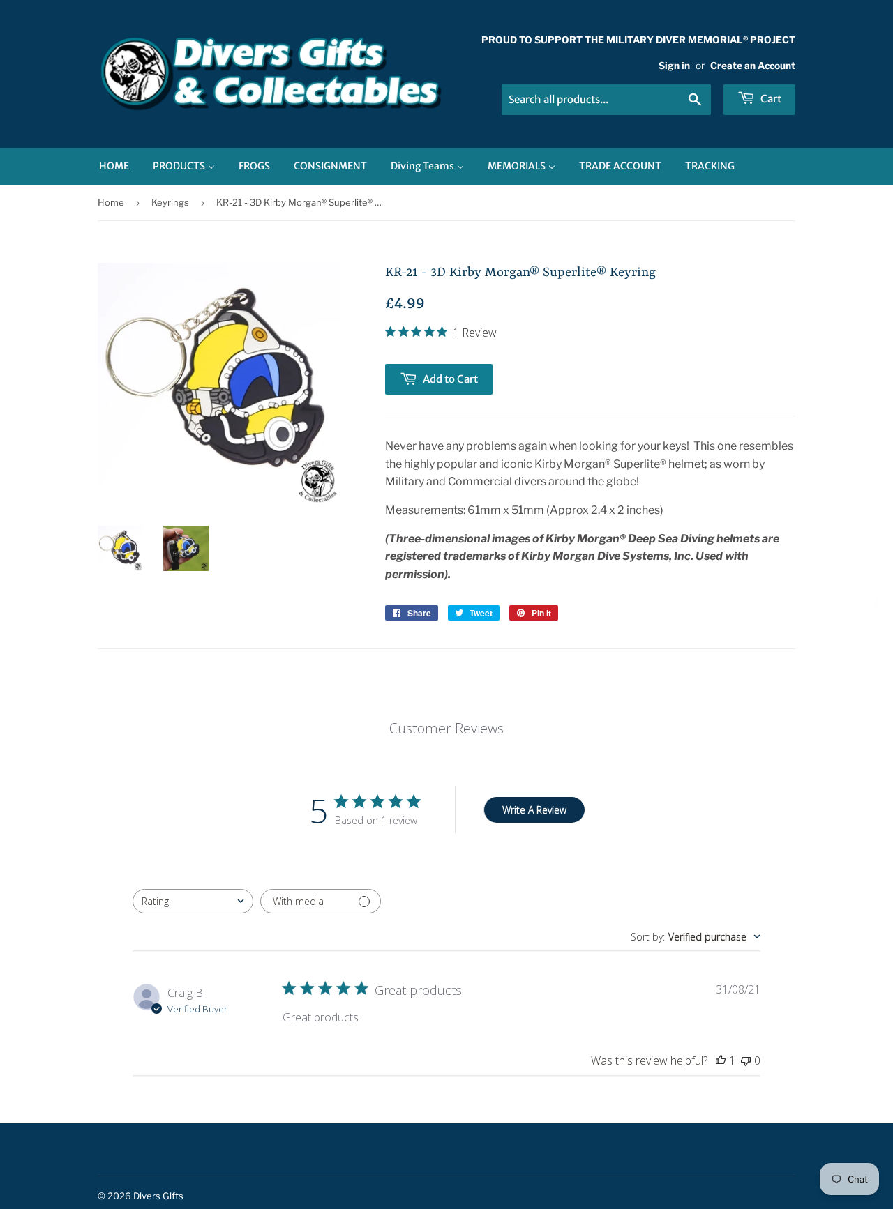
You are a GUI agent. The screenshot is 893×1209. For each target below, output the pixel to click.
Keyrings (170, 202)
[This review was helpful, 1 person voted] (721, 1060)
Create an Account (752, 65)
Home (111, 202)
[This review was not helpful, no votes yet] (746, 1060)
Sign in (674, 65)
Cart (769, 98)
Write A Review (534, 809)
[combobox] (193, 901)
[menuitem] (114, 166)
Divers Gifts (158, 1195)
